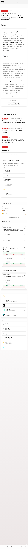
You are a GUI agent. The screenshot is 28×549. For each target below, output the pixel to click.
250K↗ (21, 263)
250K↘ (21, 254)
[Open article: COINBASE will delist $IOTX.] (24, 259)
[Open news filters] (25, 224)
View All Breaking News (13, 154)
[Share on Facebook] (9, 103)
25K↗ (6, 263)
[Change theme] (23, 2)
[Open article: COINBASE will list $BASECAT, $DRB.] (24, 269)
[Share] (19, 103)
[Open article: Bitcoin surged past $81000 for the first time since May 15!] (24, 247)
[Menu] (26, 2)
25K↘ (6, 254)
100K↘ (14, 254)
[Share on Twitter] (12, 103)
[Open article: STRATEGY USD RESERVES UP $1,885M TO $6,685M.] (24, 275)
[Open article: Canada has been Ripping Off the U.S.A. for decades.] (24, 235)
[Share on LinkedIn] (15, 103)
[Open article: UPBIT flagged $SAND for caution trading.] (24, 281)
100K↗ (14, 263)
